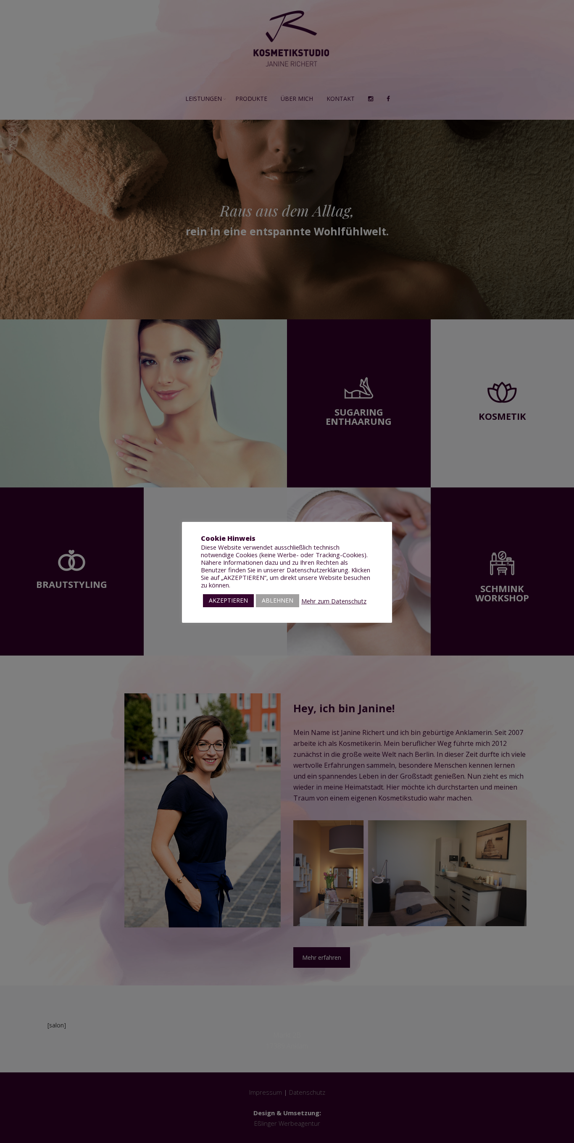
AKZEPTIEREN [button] (228, 600)
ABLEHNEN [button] (277, 600)
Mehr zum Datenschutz (333, 601)
